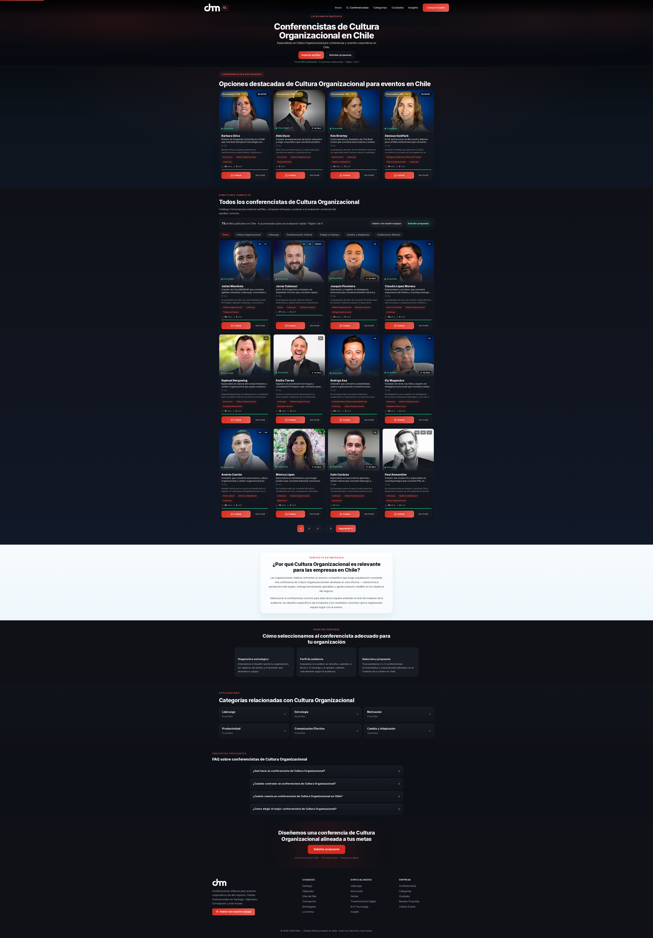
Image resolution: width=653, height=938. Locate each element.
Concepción (309, 901)
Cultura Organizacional (248, 234)
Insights (413, 7)
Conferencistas (359, 7)
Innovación (357, 891)
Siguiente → (346, 528)
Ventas (354, 896)
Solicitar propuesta (340, 55)
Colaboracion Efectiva (388, 234)
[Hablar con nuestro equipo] (644, 918)
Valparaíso (308, 891)
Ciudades (398, 7)
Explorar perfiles (311, 55)
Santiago (307, 885)
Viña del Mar (309, 896)
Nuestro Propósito (409, 901)
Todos (225, 234)
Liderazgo (273, 234)
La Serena (308, 911)
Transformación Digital (363, 901)
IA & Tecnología (359, 906)
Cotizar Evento (436, 7)
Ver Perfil (260, 175)
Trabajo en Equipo (329, 234)
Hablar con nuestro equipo (386, 223)
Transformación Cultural (299, 234)
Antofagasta (309, 906)
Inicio (338, 7)
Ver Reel (317, 128)
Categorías (380, 7)
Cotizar (237, 175)
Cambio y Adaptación (358, 234)
